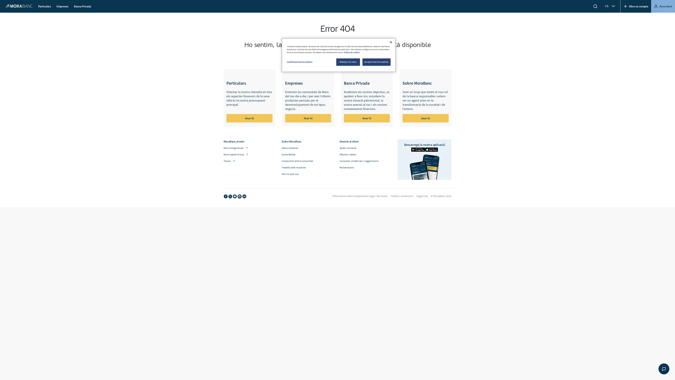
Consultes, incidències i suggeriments (359, 161)
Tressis (227, 161)
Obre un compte (638, 6)
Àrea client (666, 6)
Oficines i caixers (348, 154)
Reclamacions (347, 167)
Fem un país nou (290, 174)
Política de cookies (352, 52)
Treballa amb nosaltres (294, 167)
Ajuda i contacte (348, 148)
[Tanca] (391, 42)
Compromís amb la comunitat (297, 161)
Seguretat (422, 196)
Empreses (62, 6)
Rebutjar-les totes (348, 62)
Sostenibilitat (288, 154)
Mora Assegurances (234, 148)
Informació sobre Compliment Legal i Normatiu (360, 196)
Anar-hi (249, 118)
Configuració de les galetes (299, 62)
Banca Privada (82, 6)
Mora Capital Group (234, 154)
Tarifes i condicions (402, 196)
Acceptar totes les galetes (376, 62)
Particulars (44, 6)
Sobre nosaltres (290, 148)
